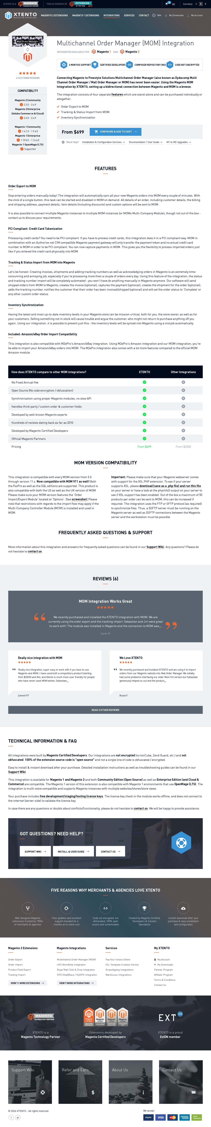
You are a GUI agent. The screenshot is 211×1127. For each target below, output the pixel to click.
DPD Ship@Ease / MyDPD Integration (77, 974)
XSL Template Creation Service (122, 964)
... (160, 626)
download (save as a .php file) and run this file (170, 486)
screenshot (79, 499)
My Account (197, 15)
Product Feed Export (19, 969)
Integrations (112, 15)
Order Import (15, 964)
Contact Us (160, 984)
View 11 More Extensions (26, 983)
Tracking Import (16, 974)
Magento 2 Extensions (54, 15)
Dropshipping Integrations (120, 969)
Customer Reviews (28, 77)
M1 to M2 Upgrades (177, 142)
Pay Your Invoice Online (118, 959)
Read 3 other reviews (105, 710)
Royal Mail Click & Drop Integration (76, 969)
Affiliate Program (163, 974)
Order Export (15, 959)
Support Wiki (155, 547)
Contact (144, 15)
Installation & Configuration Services (102, 142)
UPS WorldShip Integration (71, 964)
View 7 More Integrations (74, 983)
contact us (35, 551)
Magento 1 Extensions (85, 15)
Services (129, 15)
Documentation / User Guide (144, 142)
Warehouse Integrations (119, 974)
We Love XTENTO (131, 658)
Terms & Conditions (165, 979)
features (117, 94)
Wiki (159, 15)
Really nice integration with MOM (40, 658)
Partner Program (163, 969)
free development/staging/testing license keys (71, 796)
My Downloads (176, 15)
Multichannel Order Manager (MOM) (76, 959)
